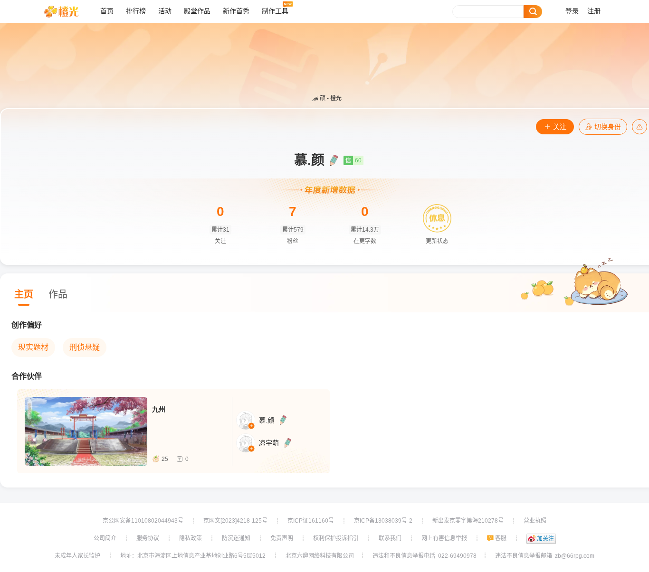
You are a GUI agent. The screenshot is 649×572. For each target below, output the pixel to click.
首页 (107, 11)
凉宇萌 (269, 443)
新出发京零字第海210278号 (468, 520)
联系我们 (390, 538)
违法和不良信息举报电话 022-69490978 (424, 556)
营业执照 (535, 520)
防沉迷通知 (236, 538)
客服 (500, 538)
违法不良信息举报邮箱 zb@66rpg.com (544, 556)
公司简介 (105, 538)
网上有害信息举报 (444, 538)
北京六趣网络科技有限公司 (320, 556)
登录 (572, 11)
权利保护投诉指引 (336, 538)
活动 (165, 11)
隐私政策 (190, 538)
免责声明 (281, 538)
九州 (158, 409)
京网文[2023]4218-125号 (235, 520)
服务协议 (147, 538)
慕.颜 (266, 420)
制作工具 (275, 11)
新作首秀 (236, 11)
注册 (594, 11)
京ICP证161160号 (310, 520)
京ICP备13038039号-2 (383, 520)
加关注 (545, 538)
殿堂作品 (197, 11)
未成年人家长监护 (77, 556)
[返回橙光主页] (68, 11)
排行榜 (136, 11)
